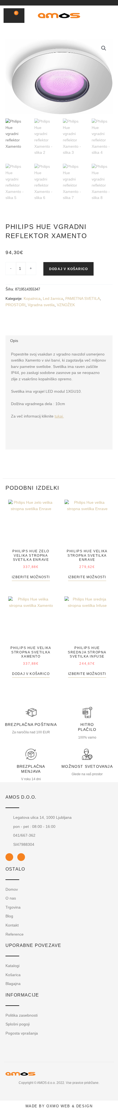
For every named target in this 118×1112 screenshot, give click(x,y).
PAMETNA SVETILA (82, 298)
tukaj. (59, 416)
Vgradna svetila (41, 305)
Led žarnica (53, 298)
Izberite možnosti (31, 577)
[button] (97, 15)
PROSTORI (15, 305)
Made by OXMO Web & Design (59, 1106)
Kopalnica (32, 298)
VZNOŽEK (66, 305)
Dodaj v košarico (68, 269)
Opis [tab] (14, 340)
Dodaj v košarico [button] (31, 674)
